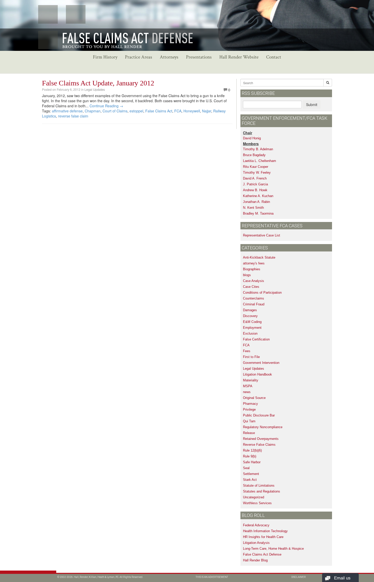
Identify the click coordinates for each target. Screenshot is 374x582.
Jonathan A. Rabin (256, 202)
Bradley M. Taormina (258, 213)
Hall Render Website (238, 57)
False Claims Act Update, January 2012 (98, 83)
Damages (250, 310)
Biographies (251, 269)
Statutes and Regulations (261, 491)
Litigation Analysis (256, 543)
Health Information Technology (265, 531)
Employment (252, 328)
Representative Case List (261, 235)
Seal (246, 468)
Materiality (250, 380)
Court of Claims (115, 110)
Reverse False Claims (259, 444)
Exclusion (250, 333)
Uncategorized (253, 497)
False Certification (256, 339)
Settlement (251, 474)
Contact (273, 57)
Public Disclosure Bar (259, 415)
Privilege (249, 409)
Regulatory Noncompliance (262, 427)
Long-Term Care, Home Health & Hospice (273, 548)
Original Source (254, 398)
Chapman (92, 110)
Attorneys (169, 57)
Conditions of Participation (262, 292)
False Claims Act (158, 110)
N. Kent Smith (253, 208)
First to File (251, 357)
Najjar (206, 110)
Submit (311, 104)
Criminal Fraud (253, 304)
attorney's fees (254, 263)
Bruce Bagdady (254, 155)
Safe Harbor (252, 462)
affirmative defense (67, 110)
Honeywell (191, 110)
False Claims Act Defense (262, 554)
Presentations (199, 57)
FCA (177, 110)
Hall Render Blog (255, 560)
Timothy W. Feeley (257, 172)
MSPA (247, 386)
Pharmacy (250, 404)
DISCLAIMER (298, 577)
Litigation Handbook (257, 374)
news (247, 392)
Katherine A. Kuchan (258, 196)
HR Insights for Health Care (263, 537)
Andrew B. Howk (255, 190)
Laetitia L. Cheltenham (259, 161)
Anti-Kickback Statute (259, 257)
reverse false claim (73, 115)
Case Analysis (253, 281)
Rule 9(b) (249, 456)
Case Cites (251, 287)
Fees (246, 351)
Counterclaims (253, 298)
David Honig (252, 138)
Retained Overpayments (261, 439)
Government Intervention (261, 363)
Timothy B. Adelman (258, 149)
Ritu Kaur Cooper (255, 167)
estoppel (136, 110)
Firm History (105, 57)
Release (249, 433)
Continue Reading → (106, 105)
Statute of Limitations (259, 485)
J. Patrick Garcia (255, 184)
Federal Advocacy (256, 525)
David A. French (255, 178)
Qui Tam (249, 421)
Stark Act (250, 480)
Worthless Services (257, 503)
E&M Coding (252, 322)
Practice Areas (138, 57)
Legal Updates (94, 89)
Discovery (250, 316)
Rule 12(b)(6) (252, 450)
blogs (247, 275)
